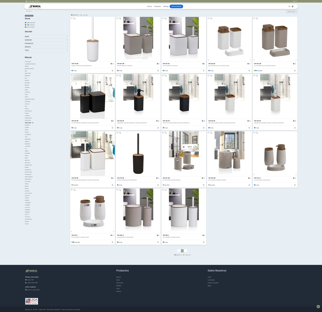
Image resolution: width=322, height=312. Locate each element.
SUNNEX (27, 200)
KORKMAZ (27, 144)
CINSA (26, 89)
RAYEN (26, 184)
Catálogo (166, 6)
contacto (30, 1)
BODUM (27, 80)
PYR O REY (28, 181)
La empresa (211, 280)
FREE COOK (28, 120)
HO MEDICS (28, 134)
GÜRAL (26, 129)
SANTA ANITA (28, 193)
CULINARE (27, 101)
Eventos (118, 291)
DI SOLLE (27, 104)
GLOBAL (27, 127)
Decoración (119, 283)
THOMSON (28, 202)
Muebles (118, 285)
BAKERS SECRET (29, 68)
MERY (26, 158)
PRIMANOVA (28, 179)
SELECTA (27, 195)
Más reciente (291, 11)
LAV (26, 148)
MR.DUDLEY (28, 169)
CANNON (27, 87)
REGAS (27, 186)
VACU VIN (27, 207)
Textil (117, 288)
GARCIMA (27, 125)
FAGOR (27, 113)
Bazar (118, 280)
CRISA (26, 97)
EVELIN (26, 108)
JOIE (26, 136)
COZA (26, 94)
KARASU (27, 141)
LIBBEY (27, 151)
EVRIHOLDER (28, 111)
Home (209, 277)
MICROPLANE (28, 165)
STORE (27, 198)
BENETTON (28, 73)
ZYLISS (27, 223)
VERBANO (27, 212)
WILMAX (27, 221)
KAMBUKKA (28, 139)
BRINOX (27, 85)
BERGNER (27, 75)
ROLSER (27, 191)
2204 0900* (36, 1)
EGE (26, 106)
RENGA (27, 188)
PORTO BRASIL (29, 176)
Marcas (149, 6)
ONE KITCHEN (28, 172)
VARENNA (27, 209)
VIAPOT (27, 214)
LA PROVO (27, 146)
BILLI (26, 78)
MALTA (26, 155)
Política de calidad (213, 283)
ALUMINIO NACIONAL (30, 64)
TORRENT (27, 205)
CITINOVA (27, 92)
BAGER (27, 66)
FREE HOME (29, 11)
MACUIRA (27, 153)
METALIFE (27, 162)
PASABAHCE (28, 174)
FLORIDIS (27, 115)
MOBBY (27, 167)
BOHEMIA (27, 82)
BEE (26, 71)
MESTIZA (27, 160)
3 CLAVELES (28, 61)
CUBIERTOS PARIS (29, 99)
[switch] (26, 22)
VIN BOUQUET (28, 219)
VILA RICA (27, 216)
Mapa (209, 285)
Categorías (157, 6)
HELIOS (27, 132)
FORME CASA (28, 118)
